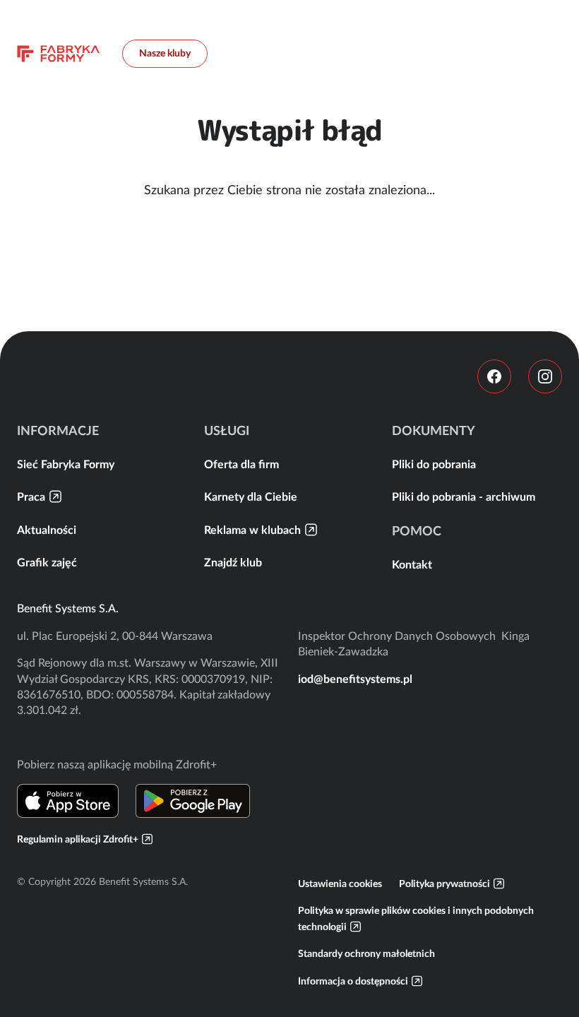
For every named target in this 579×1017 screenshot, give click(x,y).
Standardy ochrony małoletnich (366, 953)
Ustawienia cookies (340, 883)
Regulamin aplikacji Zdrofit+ (77, 839)
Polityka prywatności (444, 883)
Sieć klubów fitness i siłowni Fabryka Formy (58, 53)
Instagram (545, 376)
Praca (31, 496)
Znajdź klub (233, 562)
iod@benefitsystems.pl (355, 678)
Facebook (494, 376)
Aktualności (46, 529)
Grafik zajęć (47, 562)
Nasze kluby (165, 53)
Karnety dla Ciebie (250, 496)
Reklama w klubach (252, 529)
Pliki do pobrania (434, 464)
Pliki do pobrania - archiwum (463, 496)
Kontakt (412, 564)
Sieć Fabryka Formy (65, 464)
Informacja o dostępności (353, 981)
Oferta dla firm (241, 464)
